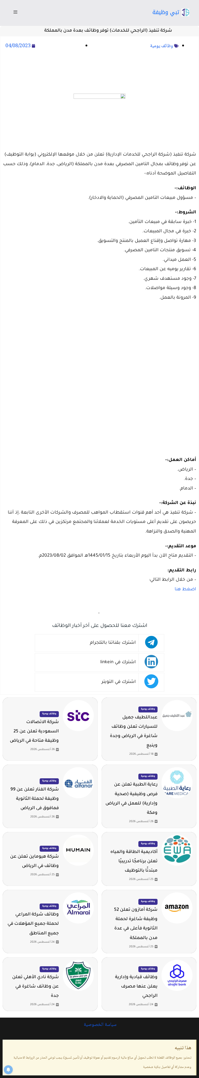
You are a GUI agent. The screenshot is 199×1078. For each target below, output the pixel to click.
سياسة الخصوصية (99, 1025)
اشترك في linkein (118, 662)
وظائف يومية (161, 46)
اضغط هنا (185, 589)
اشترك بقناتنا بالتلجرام (113, 643)
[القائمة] (15, 13)
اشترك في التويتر (119, 682)
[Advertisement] (99, 72)
